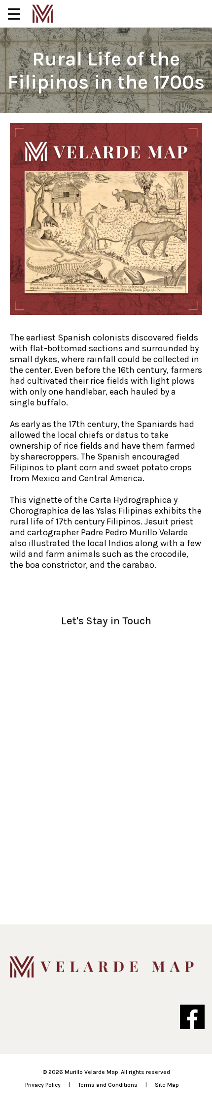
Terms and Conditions (108, 1084)
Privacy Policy (43, 1084)
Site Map (167, 1084)
